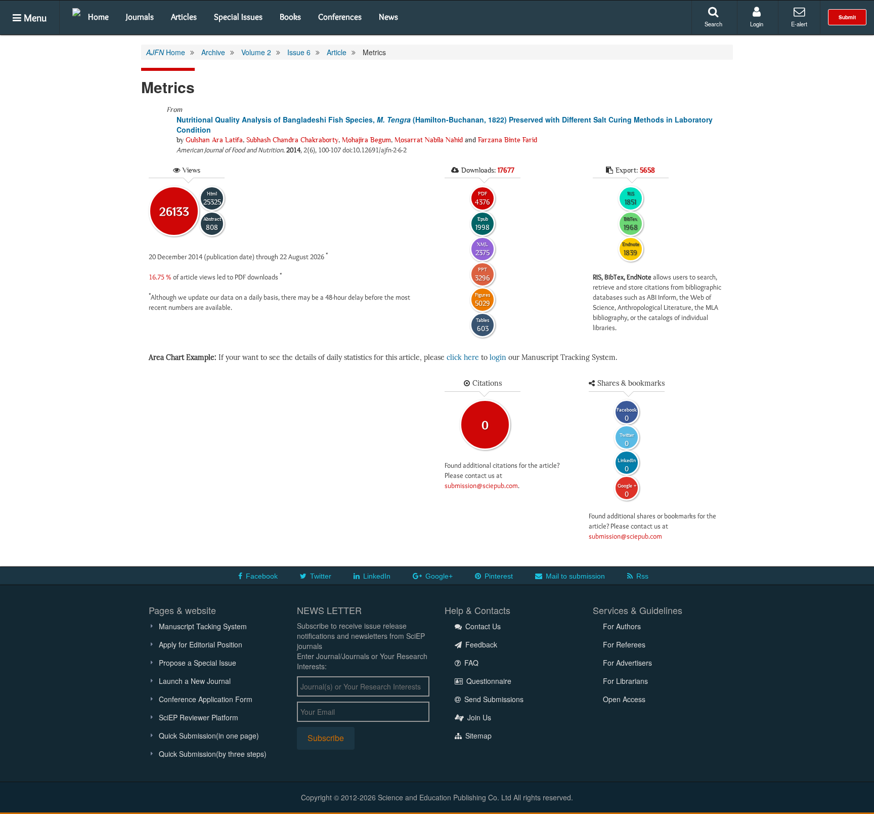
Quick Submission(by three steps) (213, 754)
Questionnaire (487, 681)
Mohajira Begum (366, 140)
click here (463, 357)
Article (336, 52)
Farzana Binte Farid (507, 140)
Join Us (478, 717)
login (498, 357)
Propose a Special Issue (197, 663)
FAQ (470, 663)
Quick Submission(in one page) (209, 735)
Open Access (624, 699)
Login (756, 24)
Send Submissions (492, 699)
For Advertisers (627, 663)
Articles (184, 17)
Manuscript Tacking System (203, 626)
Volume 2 (256, 52)
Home (98, 17)
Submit (847, 17)
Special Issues (238, 17)
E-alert (799, 24)
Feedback (480, 644)
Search (713, 24)
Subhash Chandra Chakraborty (292, 140)
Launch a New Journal (195, 681)
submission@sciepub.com (481, 485)
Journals (140, 17)
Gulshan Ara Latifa (214, 140)
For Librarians (625, 681)
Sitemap (477, 735)
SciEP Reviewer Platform (198, 717)
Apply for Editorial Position (200, 644)
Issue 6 (299, 52)
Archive (213, 52)
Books (290, 17)
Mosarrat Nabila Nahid (429, 140)
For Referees (624, 644)
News (388, 17)
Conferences (340, 17)
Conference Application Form (205, 699)
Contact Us (482, 626)
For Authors (622, 626)
